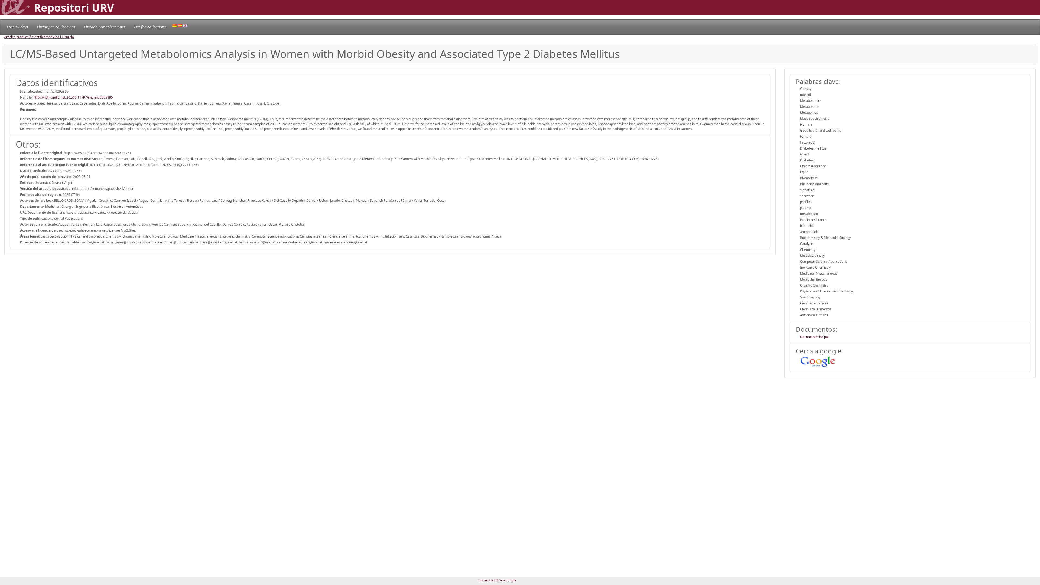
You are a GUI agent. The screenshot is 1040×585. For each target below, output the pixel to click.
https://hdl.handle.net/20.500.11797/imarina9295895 (73, 97)
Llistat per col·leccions (56, 27)
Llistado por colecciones (104, 27)
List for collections (150, 27)
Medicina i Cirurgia (60, 37)
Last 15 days (17, 27)
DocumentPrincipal (814, 336)
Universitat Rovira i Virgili (497, 580)
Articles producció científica (25, 37)
